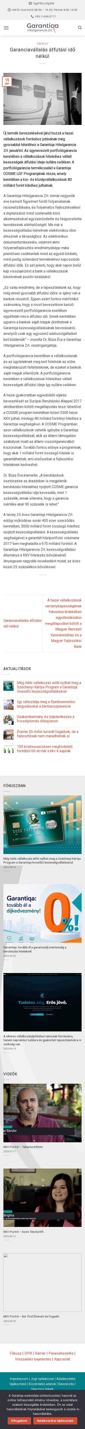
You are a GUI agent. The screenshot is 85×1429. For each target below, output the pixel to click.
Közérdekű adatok (42, 1384)
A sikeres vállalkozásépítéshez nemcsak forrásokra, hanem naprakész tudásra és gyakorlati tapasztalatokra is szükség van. (42, 1040)
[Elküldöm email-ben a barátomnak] (50, 582)
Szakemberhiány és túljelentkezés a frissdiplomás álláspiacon (45, 719)
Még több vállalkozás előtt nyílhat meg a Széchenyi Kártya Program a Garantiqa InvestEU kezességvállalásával (49, 687)
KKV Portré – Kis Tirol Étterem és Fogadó (31, 1316)
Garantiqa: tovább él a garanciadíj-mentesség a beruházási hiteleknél (34, 949)
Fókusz (16, 1353)
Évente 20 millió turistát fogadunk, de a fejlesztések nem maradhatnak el (47, 734)
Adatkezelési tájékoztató (55, 1420)
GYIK (28, 1353)
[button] (6, 27)
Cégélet (42, 43)
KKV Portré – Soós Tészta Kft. (23, 1231)
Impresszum (19, 1379)
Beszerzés (66, 1384)
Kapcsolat (62, 1359)
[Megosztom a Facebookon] (34, 582)
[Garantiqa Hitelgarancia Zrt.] (42, 28)
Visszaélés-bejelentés (33, 1359)
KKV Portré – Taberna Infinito (23, 1147)
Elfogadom (19, 1420)
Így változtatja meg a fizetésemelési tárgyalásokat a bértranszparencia (46, 704)
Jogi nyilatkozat (42, 1379)
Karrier (40, 1353)
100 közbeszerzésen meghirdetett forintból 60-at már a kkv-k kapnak (45, 748)
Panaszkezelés (61, 1353)
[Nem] (79, 1410)
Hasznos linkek (42, 1389)
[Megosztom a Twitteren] (42, 582)
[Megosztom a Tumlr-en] (59, 582)
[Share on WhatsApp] (26, 582)
